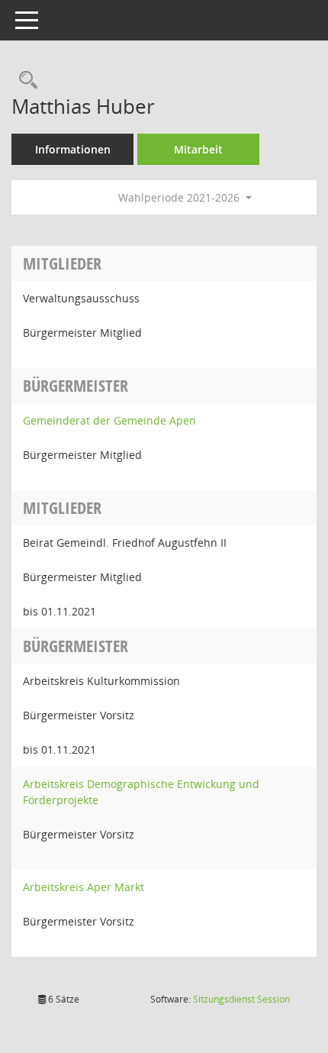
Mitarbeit (198, 149)
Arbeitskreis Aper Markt (83, 887)
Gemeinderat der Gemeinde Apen (109, 420)
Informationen (73, 149)
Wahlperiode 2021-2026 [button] (180, 197)
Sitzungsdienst (241, 999)
